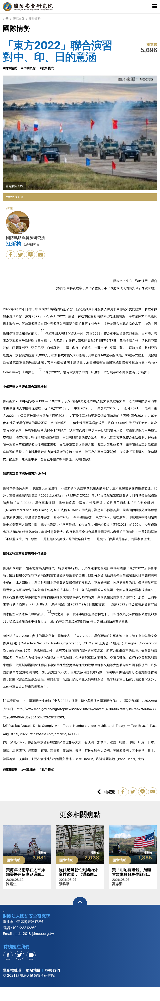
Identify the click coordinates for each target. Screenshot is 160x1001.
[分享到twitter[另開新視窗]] (19, 955)
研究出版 (19, 18)
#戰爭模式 (47, 68)
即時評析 (35, 18)
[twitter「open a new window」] (20, 254)
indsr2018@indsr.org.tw (34, 934)
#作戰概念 (28, 68)
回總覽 (109, 791)
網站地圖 (33, 970)
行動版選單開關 (154, 7)
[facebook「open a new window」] (10, 254)
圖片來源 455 (14, 186)
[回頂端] (80, 904)
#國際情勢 (10, 68)
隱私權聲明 (12, 970)
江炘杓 (13, 243)
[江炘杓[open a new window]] (17, 223)
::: (4, 18)
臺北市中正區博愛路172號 (23, 922)
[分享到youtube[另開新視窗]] (31, 955)
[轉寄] (40, 254)
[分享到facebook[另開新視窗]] (8, 955)
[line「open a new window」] (30, 254)
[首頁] (7, 18)
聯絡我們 (52, 970)
